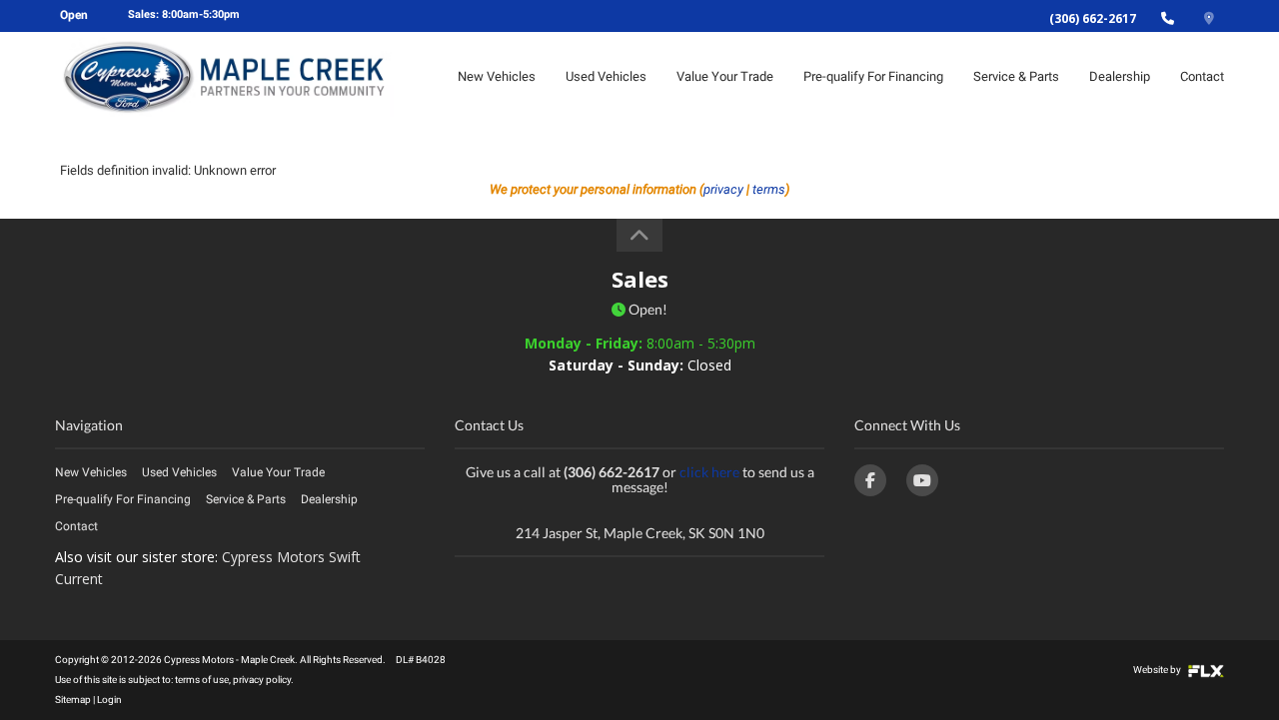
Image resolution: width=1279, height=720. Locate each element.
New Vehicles (497, 76)
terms (768, 189)
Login (109, 699)
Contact (1202, 76)
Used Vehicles (606, 76)
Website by (1158, 669)
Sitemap (73, 699)
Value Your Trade (724, 76)
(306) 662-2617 (1092, 18)
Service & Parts (1016, 76)
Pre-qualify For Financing (873, 76)
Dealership (1119, 76)
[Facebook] (870, 480)
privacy (723, 189)
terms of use (202, 679)
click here (709, 471)
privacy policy (262, 679)
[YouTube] (922, 480)
